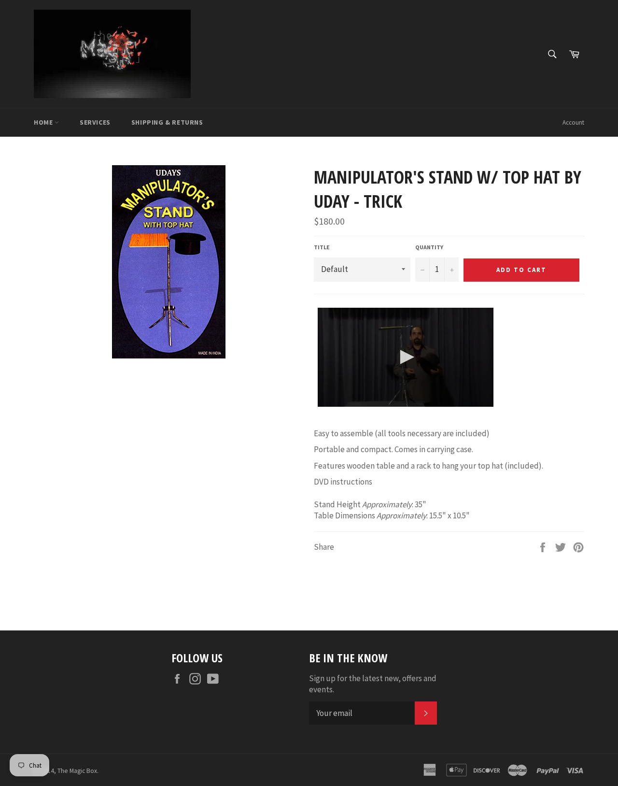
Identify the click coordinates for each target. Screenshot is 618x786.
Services (95, 122)
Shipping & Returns (167, 122)
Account (573, 122)
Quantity (429, 247)
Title (322, 247)
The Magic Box (77, 771)
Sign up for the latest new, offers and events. (372, 684)
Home (44, 122)
